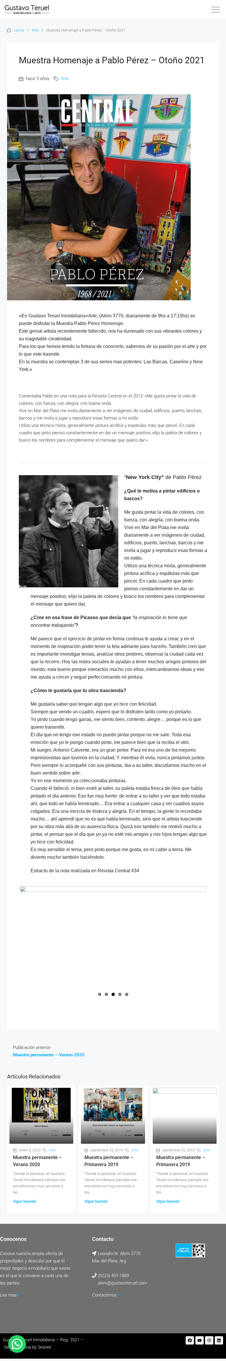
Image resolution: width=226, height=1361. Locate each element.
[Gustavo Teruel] (26, 9)
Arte (35, 30)
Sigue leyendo (24, 1201)
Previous (29, 937)
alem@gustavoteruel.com (122, 1283)
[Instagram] (209, 1340)
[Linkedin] (219, 1340)
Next (197, 937)
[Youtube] (199, 1340)
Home (19, 30)
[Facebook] (190, 1340)
